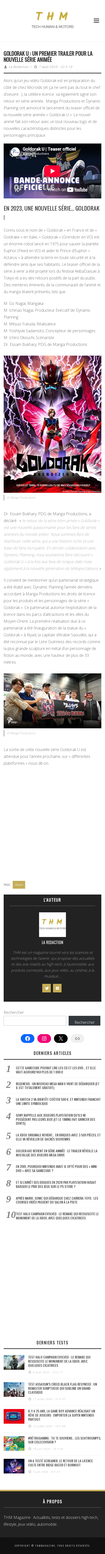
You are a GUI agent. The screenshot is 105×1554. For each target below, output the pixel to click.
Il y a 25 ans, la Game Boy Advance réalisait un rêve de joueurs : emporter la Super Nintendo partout (61, 1415)
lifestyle (19, 884)
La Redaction (19, 67)
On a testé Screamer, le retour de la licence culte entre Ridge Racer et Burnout (60, 1462)
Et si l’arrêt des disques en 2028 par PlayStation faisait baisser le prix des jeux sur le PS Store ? (56, 1184)
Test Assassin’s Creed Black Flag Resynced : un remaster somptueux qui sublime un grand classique (62, 1388)
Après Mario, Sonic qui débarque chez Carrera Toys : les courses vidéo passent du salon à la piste (57, 1200)
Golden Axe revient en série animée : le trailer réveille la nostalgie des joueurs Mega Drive (56, 1152)
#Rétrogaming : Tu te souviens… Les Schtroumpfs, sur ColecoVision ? (64, 1440)
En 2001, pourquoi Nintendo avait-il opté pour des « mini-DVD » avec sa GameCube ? (57, 1168)
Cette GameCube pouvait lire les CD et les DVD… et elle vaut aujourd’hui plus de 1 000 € (56, 1069)
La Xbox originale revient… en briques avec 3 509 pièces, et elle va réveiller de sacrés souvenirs (58, 1137)
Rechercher (14, 1012)
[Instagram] (57, 988)
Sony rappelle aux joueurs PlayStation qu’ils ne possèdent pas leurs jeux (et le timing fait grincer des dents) (55, 1119)
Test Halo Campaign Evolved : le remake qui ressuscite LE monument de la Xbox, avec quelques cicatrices (57, 1215)
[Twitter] (46, 988)
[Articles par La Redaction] (52, 925)
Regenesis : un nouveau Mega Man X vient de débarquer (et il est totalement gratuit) (57, 1085)
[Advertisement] (52, 824)
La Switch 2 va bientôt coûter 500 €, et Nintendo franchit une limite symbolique (58, 1101)
